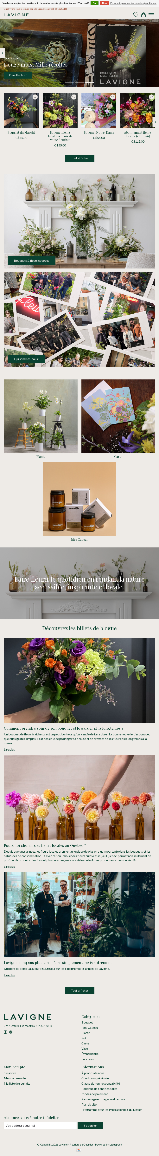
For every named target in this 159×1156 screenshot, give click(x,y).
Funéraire (87, 1059)
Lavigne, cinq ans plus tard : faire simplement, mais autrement (58, 962)
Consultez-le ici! (18, 75)
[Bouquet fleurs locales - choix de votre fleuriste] (60, 110)
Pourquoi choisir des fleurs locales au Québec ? (45, 845)
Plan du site (89, 1104)
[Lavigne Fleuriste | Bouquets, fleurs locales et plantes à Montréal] (16, 14)
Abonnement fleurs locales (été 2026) (137, 134)
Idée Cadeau (79, 539)
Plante (40, 457)
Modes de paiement (94, 1094)
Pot (83, 1038)
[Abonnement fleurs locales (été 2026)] (137, 110)
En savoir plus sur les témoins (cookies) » (133, 3)
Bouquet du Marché (21, 132)
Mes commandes (15, 1078)
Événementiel (90, 1054)
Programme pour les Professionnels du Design (111, 1109)
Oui (94, 3)
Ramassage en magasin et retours (103, 1099)
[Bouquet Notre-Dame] (98, 110)
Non (104, 3)
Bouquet (87, 1022)
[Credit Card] (78, 1150)
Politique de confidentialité (99, 1088)
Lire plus (9, 749)
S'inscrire (10, 1073)
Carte (118, 457)
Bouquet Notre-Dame (99, 132)
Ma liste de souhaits (17, 1083)
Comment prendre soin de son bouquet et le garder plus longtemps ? (64, 728)
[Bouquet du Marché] (21, 110)
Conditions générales (95, 1078)
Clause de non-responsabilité (100, 1083)
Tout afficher (79, 158)
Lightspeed (116, 1144)
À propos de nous (92, 1073)
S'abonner (90, 1125)
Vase (84, 1048)
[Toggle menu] (151, 15)
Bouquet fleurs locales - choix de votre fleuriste (60, 136)
